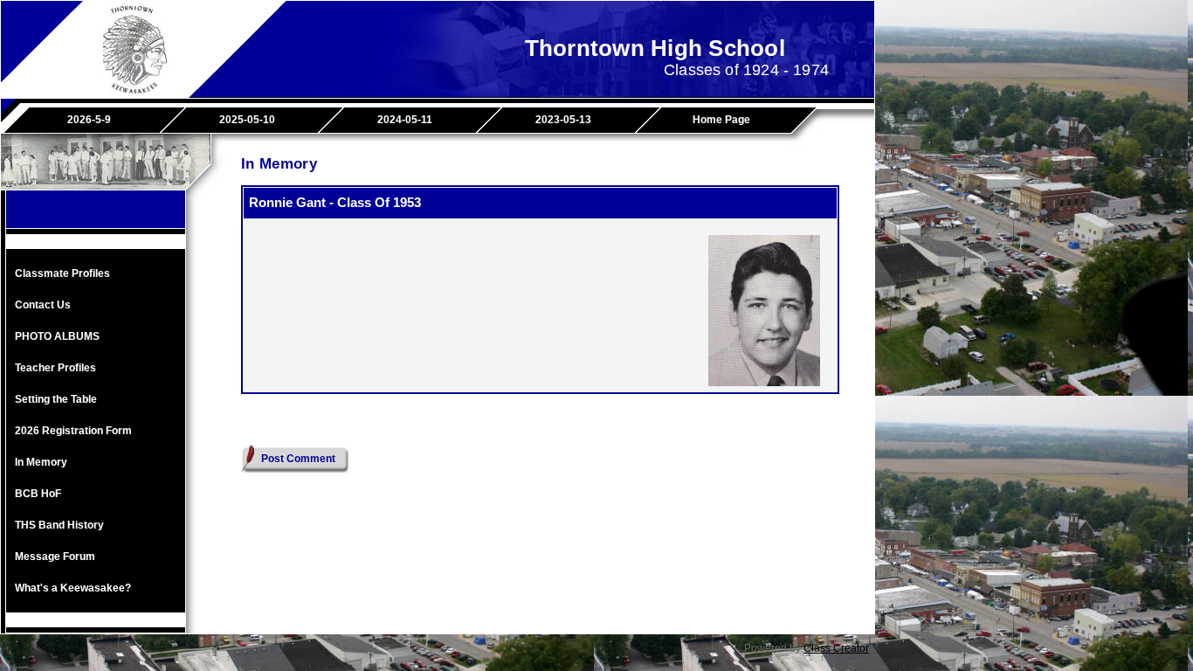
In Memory (41, 462)
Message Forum (55, 556)
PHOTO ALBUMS (57, 336)
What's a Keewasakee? (73, 588)
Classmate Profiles (62, 273)
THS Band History (59, 525)
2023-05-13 (563, 120)
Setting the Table (56, 399)
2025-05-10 (247, 120)
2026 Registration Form (73, 431)
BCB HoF (38, 494)
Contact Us (43, 305)
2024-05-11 (404, 120)
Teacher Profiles (55, 368)
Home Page (721, 120)
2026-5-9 (89, 120)
